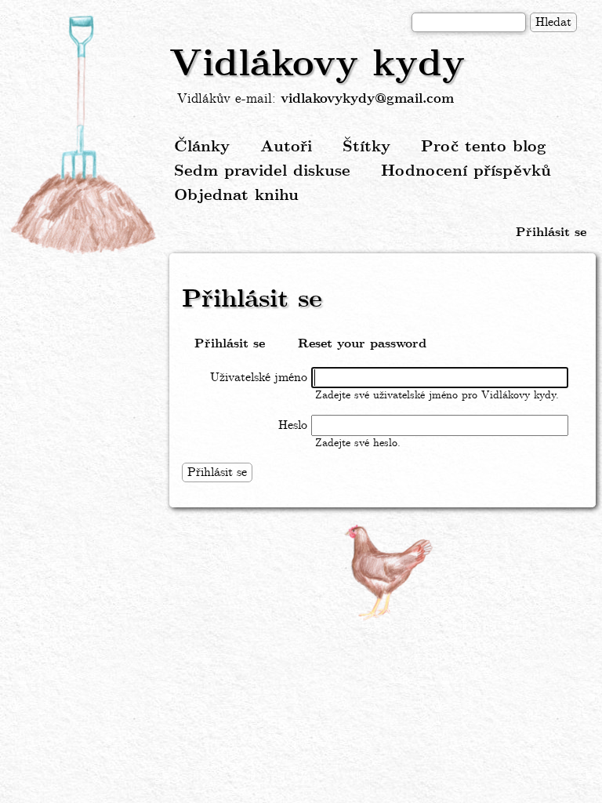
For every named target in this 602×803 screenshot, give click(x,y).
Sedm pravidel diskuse (262, 171)
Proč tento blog (483, 147)
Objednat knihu (236, 195)
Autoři (286, 147)
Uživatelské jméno (258, 377)
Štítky (366, 147)
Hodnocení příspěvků (466, 171)
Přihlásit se (551, 232)
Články (202, 147)
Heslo (292, 425)
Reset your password (362, 344)
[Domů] (84, 135)
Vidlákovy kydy (317, 65)
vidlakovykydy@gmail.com (367, 99)
